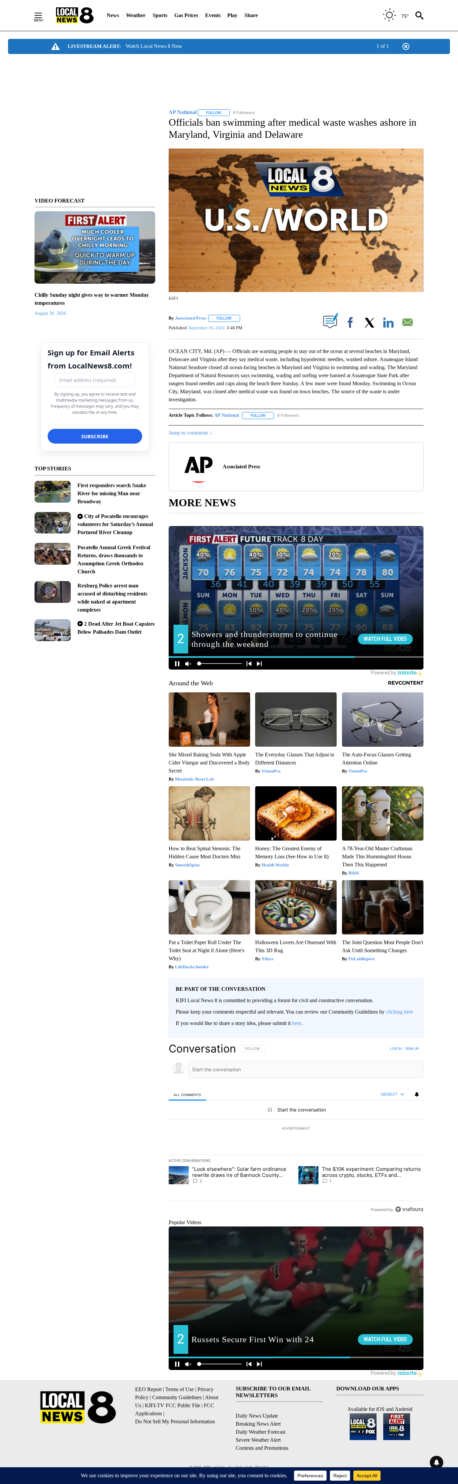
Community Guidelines (177, 1397)
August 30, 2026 (50, 313)
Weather (136, 15)
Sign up (412, 1048)
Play (232, 15)
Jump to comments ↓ (190, 433)
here (296, 1023)
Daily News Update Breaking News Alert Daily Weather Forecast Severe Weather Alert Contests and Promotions (262, 1432)
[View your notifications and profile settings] (416, 1094)
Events (213, 15)
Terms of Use (179, 1389)
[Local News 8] (75, 15)
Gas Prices (186, 15)
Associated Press (190, 318)
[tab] (187, 1094)
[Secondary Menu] (43, 15)
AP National (226, 415)
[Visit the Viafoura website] (409, 1209)
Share (251, 15)
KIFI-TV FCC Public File (172, 1405)
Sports (160, 15)
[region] (296, 1129)
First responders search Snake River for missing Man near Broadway (111, 493)
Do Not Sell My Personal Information (175, 1421)
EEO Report (148, 1389)
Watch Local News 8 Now (154, 46)
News (113, 15)
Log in (396, 1048)
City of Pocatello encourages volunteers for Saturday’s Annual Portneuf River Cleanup (115, 524)
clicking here (399, 1012)
